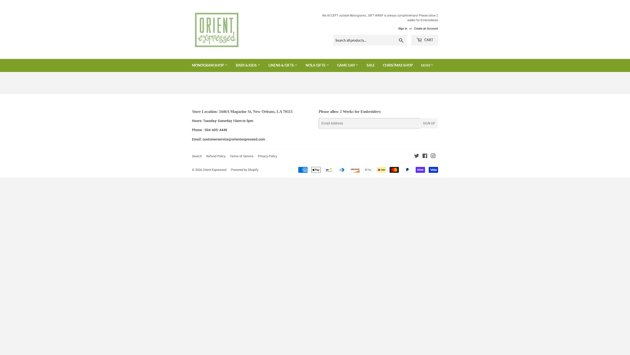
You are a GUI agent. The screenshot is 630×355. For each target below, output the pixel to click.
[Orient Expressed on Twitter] (416, 157)
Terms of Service (241, 156)
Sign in (402, 28)
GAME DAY (346, 65)
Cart (428, 40)
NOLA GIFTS (316, 65)
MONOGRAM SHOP (208, 65)
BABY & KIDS (246, 65)
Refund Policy (215, 156)
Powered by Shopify (244, 170)
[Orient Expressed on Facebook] (424, 157)
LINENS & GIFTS (281, 65)
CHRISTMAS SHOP (398, 65)
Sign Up (429, 123)
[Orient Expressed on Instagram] (433, 157)
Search (197, 156)
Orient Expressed (214, 170)
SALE (371, 65)
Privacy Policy (267, 156)
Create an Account (426, 28)
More (426, 65)
